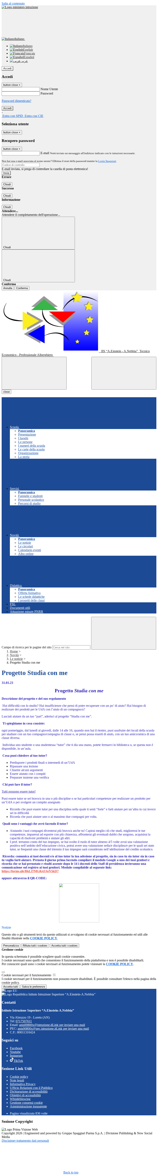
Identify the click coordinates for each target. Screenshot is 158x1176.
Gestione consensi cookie (26, 1102)
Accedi (7, 68)
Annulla (7, 288)
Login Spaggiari (107, 161)
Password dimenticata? (16, 101)
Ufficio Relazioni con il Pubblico (31, 1088)
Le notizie (16, 659)
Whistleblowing (20, 1099)
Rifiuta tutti (35, 945)
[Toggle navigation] (34, 373)
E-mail (45, 153)
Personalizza (11, 945)
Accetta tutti (64, 945)
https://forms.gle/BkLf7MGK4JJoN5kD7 (30, 871)
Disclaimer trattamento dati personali (25, 1140)
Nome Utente (49, 89)
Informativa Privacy (23, 1084)
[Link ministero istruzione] (20, 7)
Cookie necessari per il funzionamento (27, 975)
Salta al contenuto (13, 3)
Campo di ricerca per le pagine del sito (26, 647)
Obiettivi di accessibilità (25, 1095)
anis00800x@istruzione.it (52, 1025)
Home (14, 651)
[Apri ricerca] (123, 373)
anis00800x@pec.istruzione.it (53, 1028)
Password (47, 93)
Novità (14, 655)
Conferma (22, 288)
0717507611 (24, 1021)
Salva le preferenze (33, 986)
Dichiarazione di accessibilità (29, 1091)
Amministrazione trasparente (28, 1106)
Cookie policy (19, 1076)
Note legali (17, 1080)
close (6, 391)
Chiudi (7, 184)
